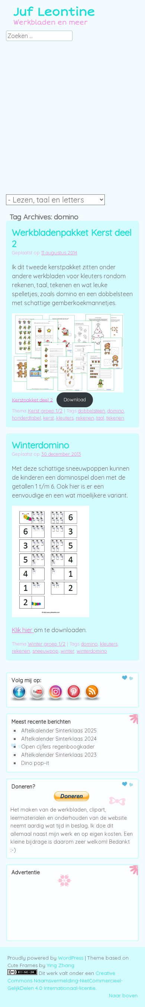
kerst (48, 418)
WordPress (70, 958)
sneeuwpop (45, 651)
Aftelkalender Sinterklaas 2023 (59, 755)
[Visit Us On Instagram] (55, 699)
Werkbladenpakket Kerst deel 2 (72, 238)
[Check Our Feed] (92, 699)
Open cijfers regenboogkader (57, 746)
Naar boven (123, 995)
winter (67, 651)
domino (115, 411)
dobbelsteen (91, 411)
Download (75, 399)
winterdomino (92, 651)
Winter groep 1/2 (46, 644)
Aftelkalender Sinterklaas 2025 (59, 730)
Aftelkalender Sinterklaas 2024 (59, 738)
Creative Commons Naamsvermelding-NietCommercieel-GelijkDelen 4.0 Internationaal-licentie (65, 980)
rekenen (85, 418)
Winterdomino (40, 445)
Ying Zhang (60, 965)
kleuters (65, 418)
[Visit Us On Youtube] (37, 699)
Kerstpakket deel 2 (32, 399)
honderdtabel (26, 418)
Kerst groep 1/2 (45, 411)
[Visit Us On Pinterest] (73, 699)
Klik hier (23, 630)
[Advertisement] (72, 119)
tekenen (115, 418)
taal (100, 418)
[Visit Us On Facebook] (19, 699)
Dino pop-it (35, 763)
